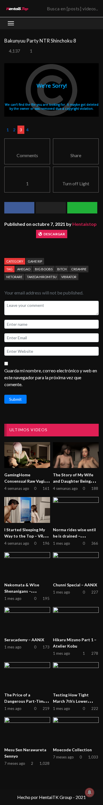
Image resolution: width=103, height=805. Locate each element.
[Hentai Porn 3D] (17, 8)
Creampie (78, 269)
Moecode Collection (72, 749)
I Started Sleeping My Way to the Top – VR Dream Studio (24, 536)
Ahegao (23, 269)
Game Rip (35, 261)
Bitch (62, 269)
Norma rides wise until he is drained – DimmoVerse (74, 536)
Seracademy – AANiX (24, 639)
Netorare (14, 277)
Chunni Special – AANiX (75, 584)
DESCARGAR (54, 234)
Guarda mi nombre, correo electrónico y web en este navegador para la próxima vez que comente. (50, 377)
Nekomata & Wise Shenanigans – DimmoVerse (21, 591)
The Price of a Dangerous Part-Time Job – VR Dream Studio (26, 701)
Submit (15, 399)
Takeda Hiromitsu (42, 277)
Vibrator (68, 277)
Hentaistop (84, 224)
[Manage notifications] (89, 792)
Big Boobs (44, 269)
